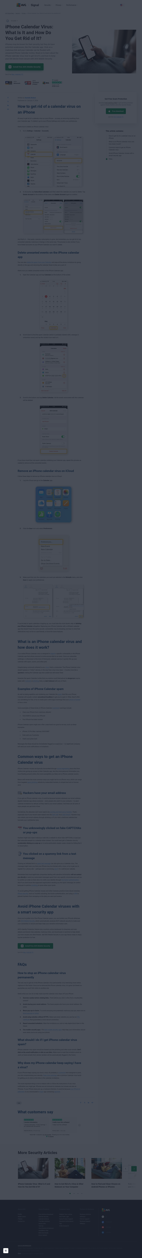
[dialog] (71, 629)
